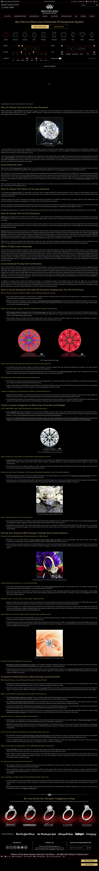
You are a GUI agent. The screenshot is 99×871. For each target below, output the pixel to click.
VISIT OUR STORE (50, 1)
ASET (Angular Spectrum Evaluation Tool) (19, 312)
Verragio (37, 539)
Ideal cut (3, 230)
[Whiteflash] (49, 9)
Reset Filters (92, 58)
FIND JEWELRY (89, 864)
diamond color (18, 168)
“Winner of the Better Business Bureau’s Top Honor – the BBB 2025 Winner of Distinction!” (49, 854)
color (18, 522)
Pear (73, 39)
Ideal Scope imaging (85, 720)
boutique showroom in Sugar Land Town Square (36, 735)
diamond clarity (16, 192)
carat (35, 110)
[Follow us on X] (11, 848)
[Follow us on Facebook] (7, 848)
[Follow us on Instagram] (18, 848)
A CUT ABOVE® (12, 412)
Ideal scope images (40, 312)
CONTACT (92, 16)
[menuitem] (7, 16)
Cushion (24, 39)
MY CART (89, 1)
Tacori (32, 539)
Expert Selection (11, 460)
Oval (34, 39)
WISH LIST (82, 1)
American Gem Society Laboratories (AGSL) (22, 701)
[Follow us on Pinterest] (15, 848)
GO (89, 847)
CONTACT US (49, 842)
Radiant (43, 39)
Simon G (43, 539)
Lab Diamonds (59, 27)
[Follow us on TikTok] (26, 848)
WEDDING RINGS (34, 16)
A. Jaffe (57, 539)
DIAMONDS (7, 16)
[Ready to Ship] (60, 58)
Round (6, 39)
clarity (24, 522)
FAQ (76, 16)
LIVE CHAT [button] (9, 7)
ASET (74, 720)
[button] (2, 8)
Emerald (54, 39)
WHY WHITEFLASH (66, 16)
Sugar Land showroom (74, 669)
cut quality (44, 688)
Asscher (63, 39)
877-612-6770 (11, 4)
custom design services (52, 586)
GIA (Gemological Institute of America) (20, 697)
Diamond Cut (5, 216)
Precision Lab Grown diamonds (81, 475)
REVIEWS (83, 16)
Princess (15, 39)
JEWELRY (45, 16)
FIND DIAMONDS (89, 860)
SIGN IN (75, 1)
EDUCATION (54, 16)
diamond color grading (83, 178)
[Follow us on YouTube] (22, 848)
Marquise (92, 39)
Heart (82, 39)
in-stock (87, 253)
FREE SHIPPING (11, 1)
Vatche (53, 539)
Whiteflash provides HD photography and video (21, 664)
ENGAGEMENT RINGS (20, 16)
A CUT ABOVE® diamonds (64, 371)
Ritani (48, 539)
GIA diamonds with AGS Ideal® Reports (50, 301)
